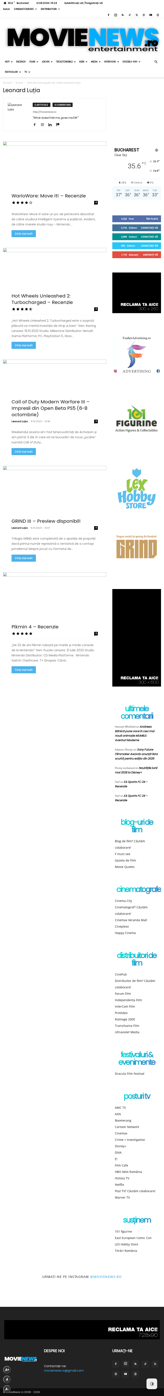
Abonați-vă (150, 254)
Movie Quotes (125, 867)
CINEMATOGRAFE (24, 9)
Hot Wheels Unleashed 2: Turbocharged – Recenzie (42, 299)
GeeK (81, 61)
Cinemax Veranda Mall (131, 920)
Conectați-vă (149, 227)
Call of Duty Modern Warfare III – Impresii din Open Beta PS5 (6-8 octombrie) (51, 408)
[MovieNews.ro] (82, 37)
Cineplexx (122, 926)
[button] (156, 62)
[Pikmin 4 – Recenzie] (54, 601)
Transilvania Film (127, 1026)
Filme (32, 61)
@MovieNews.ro (106, 1277)
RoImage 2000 (125, 1019)
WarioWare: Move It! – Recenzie (49, 195)
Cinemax (121, 1133)
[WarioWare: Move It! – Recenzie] (54, 170)
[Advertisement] (136, 112)
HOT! (7, 61)
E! (116, 1159)
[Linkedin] (51, 124)
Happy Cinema (125, 933)
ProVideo (121, 1013)
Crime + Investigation (130, 1140)
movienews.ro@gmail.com (64, 1370)
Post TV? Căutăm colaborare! (135, 1191)
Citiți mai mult (24, 233)
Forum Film (123, 994)
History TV (122, 1178)
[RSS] (122, 15)
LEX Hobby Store (126, 1244)
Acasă (7, 82)
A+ (7, 1370)
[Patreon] (59, 124)
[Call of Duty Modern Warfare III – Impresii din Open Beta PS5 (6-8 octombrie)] (54, 388)
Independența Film (128, 1000)
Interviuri (110, 61)
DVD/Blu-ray (130, 61)
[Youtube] (151, 15)
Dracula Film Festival (129, 1074)
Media (94, 61)
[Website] (144, 15)
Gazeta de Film (125, 860)
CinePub (121, 974)
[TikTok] (129, 15)
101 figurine (123, 1231)
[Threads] (158, 15)
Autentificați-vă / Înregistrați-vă (83, 3)
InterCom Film (125, 1006)
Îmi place (152, 218)
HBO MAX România (128, 1172)
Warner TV (122, 1197)
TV (26, 72)
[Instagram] (115, 15)
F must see (122, 854)
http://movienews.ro (44, 112)
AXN (118, 1114)
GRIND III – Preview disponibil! (46, 521)
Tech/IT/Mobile (64, 61)
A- (7, 1389)
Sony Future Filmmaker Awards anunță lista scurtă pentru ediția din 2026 (136, 754)
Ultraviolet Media (127, 1032)
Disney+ (120, 1146)
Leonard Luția (20, 421)
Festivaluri (11, 72)
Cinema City (123, 901)
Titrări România (126, 1251)
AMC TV (120, 1108)
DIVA (118, 1152)
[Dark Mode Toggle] (152, 1384)
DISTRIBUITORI (49, 9)
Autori (6, 9)
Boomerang (123, 1120)
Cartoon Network (127, 1127)
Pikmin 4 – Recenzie (35, 626)
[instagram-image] (10, 1296)
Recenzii (21, 61)
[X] (136, 15)
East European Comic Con (133, 1238)
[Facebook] (108, 15)
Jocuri (46, 61)
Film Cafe (121, 1165)
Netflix (119, 1185)
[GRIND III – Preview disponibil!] (54, 494)
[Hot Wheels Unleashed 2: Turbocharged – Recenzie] (54, 276)
